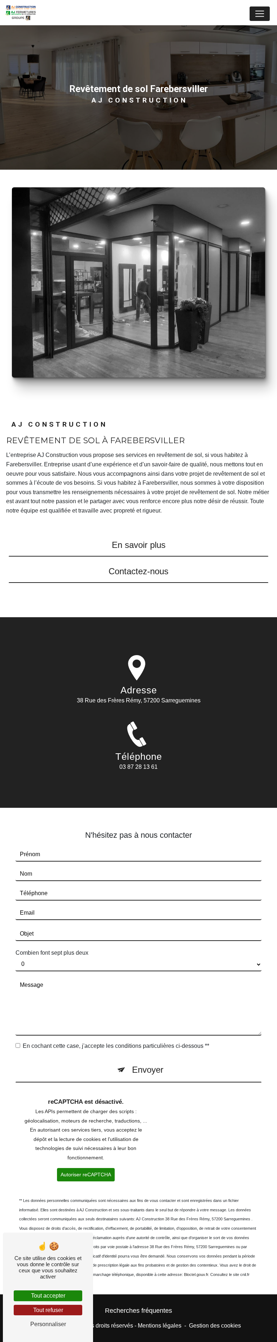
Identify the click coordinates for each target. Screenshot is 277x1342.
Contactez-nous (138, 571)
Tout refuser (48, 1310)
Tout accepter (48, 1296)
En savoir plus (139, 545)
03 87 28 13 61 (138, 767)
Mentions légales (159, 1326)
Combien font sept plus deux (52, 953)
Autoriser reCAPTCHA (86, 1174)
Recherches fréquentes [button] (138, 1310)
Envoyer (147, 1070)
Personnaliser (48, 1324)
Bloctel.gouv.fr (196, 1274)
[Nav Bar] (260, 13)
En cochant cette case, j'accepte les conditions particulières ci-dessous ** (116, 1046)
